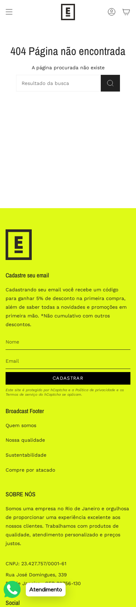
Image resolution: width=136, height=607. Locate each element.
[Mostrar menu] (9, 12)
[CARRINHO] (126, 12)
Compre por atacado (30, 470)
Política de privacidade (95, 390)
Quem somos (21, 425)
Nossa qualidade (25, 440)
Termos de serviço (21, 394)
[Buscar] (110, 83)
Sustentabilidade (26, 455)
